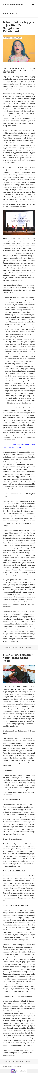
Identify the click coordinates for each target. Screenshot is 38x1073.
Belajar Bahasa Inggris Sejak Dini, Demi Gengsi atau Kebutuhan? (18, 26)
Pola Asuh (18, 647)
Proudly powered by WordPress (12, 1066)
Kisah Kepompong (13, 4)
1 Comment (27, 1061)
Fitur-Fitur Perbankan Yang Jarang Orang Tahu (18, 658)
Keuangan (18, 1061)
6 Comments (27, 647)
